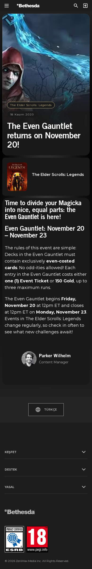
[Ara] (76, 5)
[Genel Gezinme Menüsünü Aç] (6, 5)
